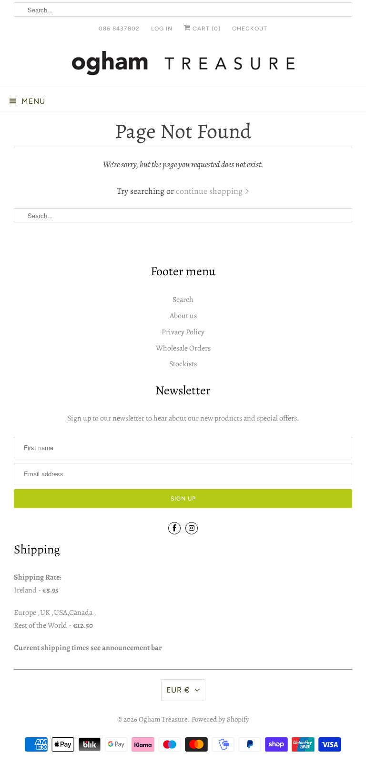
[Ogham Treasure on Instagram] (191, 528)
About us (183, 316)
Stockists (183, 364)
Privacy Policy (183, 332)
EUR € (178, 689)
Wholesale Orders (183, 348)
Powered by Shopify (220, 719)
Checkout (249, 28)
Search (183, 299)
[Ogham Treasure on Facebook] (174, 528)
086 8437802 (119, 28)
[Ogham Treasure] (183, 65)
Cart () (206, 28)
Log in (162, 28)
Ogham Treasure (163, 719)
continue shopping (210, 191)
